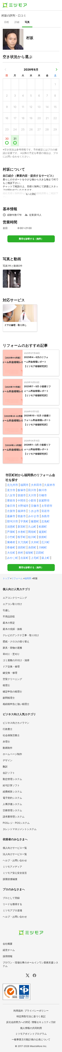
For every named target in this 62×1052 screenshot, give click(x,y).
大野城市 (23, 505)
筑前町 (43, 537)
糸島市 (45, 516)
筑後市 (22, 495)
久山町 (32, 526)
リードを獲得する (12, 904)
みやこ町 (12, 558)
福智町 (29, 552)
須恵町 (11, 526)
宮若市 (45, 511)
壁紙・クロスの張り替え (16, 641)
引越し (6, 610)
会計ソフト (9, 772)
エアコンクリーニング (15, 597)
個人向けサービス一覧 (15, 847)
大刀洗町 (23, 542)
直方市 (11, 490)
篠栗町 (35, 521)
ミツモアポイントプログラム (31, 1033)
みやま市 (33, 516)
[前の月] (5, 69)
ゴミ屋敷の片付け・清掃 (16, 660)
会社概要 (7, 943)
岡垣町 (32, 531)
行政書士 (7, 729)
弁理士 (6, 741)
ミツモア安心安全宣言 (15, 872)
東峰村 (11, 542)
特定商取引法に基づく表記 (31, 1016)
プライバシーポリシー (36, 1010)
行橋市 (43, 495)
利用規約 (18, 1010)
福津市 (22, 511)
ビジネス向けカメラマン (16, 722)
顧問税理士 (9, 697)
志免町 (45, 521)
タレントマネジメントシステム (20, 829)
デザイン (7, 760)
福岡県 (27, 578)
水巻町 (22, 531)
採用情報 (7, 956)
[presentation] (6, 22)
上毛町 (35, 558)
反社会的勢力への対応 (18, 1022)
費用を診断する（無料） (31, 238)
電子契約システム (12, 797)
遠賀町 (43, 531)
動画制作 (7, 747)
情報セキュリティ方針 (44, 1022)
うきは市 (33, 511)
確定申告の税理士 (12, 691)
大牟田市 (36, 485)
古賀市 (11, 511)
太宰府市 (46, 505)
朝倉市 (22, 516)
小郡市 (32, 500)
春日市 (11, 505)
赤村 (20, 552)
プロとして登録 (11, 897)
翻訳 (5, 766)
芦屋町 (11, 531)
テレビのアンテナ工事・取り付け (21, 635)
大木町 (35, 542)
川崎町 (43, 547)
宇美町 (24, 521)
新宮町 (22, 526)
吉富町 (24, 558)
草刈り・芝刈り (11, 653)
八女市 (11, 495)
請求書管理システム (13, 816)
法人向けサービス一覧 (15, 854)
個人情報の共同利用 (31, 1027)
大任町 (11, 552)
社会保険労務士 (11, 735)
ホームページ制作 (12, 754)
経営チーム (9, 949)
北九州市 (12, 485)
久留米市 (49, 485)
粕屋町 (43, 526)
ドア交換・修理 (11, 666)
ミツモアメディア (12, 866)
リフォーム (17, 578)
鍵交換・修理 (10, 672)
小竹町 (11, 537)
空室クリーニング (12, 678)
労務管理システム (12, 810)
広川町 (45, 542)
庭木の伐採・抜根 (12, 628)
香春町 (11, 547)
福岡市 (24, 485)
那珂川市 (12, 521)
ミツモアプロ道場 (12, 910)
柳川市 (43, 490)
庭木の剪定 (9, 622)
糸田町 (32, 547)
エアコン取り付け (12, 603)
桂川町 (32, 537)
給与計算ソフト (11, 785)
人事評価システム (12, 804)
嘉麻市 (11, 516)
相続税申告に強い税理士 (16, 703)
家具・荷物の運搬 (12, 647)
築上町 (45, 558)
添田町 (22, 547)
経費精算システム (12, 791)
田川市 (32, 490)
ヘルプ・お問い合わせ (15, 860)
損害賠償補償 (10, 879)
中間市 (22, 500)
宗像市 (35, 505)
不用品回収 (9, 616)
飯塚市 (22, 490)
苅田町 (40, 552)
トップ (6, 578)
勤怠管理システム (12, 779)
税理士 (6, 685)
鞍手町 (22, 537)
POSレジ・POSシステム (16, 822)
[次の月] (56, 69)
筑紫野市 (44, 500)
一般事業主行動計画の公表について (31, 1039)
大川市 (32, 495)
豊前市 (11, 500)
